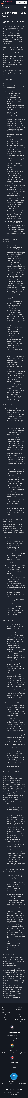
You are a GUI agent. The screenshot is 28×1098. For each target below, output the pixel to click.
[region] (14, 2)
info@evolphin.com (15, 1040)
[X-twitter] (10, 1089)
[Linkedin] (14, 1089)
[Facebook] (7, 1089)
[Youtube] (21, 1089)
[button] (24, 6)
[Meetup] (17, 1089)
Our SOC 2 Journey (14, 1082)
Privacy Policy (14, 1094)
